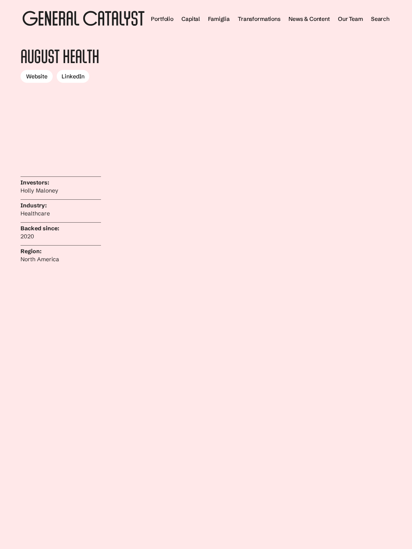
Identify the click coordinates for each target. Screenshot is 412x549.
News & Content (309, 19)
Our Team (350, 19)
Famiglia (219, 19)
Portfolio (162, 19)
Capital (190, 19)
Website (36, 76)
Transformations (259, 19)
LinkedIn (73, 76)
